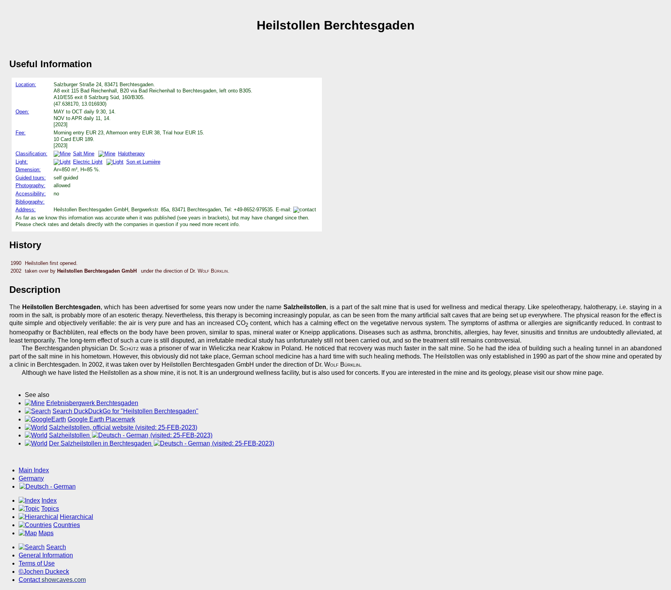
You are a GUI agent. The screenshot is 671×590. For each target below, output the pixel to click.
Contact (52, 579)
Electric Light (88, 162)
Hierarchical (76, 516)
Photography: (30, 185)
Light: (22, 162)
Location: (26, 84)
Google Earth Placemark (101, 419)
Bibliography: (30, 202)
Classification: (31, 154)
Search (56, 547)
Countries (66, 525)
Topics (50, 508)
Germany (31, 478)
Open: (22, 112)
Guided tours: (31, 178)
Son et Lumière (143, 162)
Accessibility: (31, 194)
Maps (46, 533)
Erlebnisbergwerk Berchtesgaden (92, 403)
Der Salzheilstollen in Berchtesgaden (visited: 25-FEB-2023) (161, 443)
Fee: (21, 133)
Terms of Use (37, 563)
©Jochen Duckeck (44, 571)
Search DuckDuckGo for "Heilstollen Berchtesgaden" (125, 411)
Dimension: (28, 169)
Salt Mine (83, 154)
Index (49, 500)
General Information (46, 555)
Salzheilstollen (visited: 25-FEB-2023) (130, 435)
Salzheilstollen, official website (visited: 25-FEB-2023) (123, 427)
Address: (26, 209)
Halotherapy (131, 154)
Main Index (34, 470)
